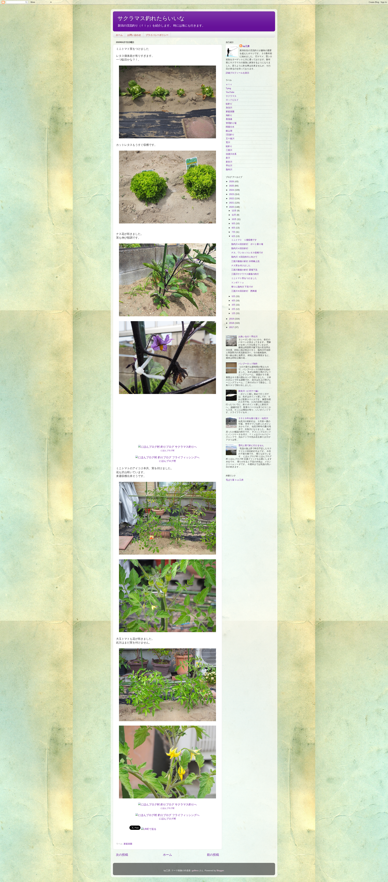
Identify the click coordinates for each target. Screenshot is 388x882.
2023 (232, 194)
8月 (234, 227)
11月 (234, 215)
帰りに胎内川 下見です (242, 287)
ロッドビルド (232, 100)
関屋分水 (230, 127)
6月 (234, 236)
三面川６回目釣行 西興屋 (244, 291)
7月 (234, 232)
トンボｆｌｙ (237, 282)
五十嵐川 (230, 138)
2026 (232, 181)
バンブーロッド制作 (248, 363)
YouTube (230, 92)
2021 (232, 202)
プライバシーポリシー (157, 35)
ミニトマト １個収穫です (244, 240)
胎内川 (229, 169)
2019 (232, 319)
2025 (232, 185)
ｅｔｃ (229, 84)
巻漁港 (229, 119)
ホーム (119, 35)
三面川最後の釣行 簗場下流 (244, 270)
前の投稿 (213, 854)
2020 (232, 207)
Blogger (220, 870)
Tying (228, 88)
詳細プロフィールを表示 (237, 73)
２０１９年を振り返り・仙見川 (253, 418)
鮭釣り (229, 146)
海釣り (229, 115)
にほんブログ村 (167, 450)
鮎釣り (229, 104)
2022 (232, 198)
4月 (234, 300)
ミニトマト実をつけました (244, 278)
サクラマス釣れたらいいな (151, 18)
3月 (234, 305)
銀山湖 (229, 131)
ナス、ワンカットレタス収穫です (247, 252)
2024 (232, 190)
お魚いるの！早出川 (248, 336)
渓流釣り (230, 134)
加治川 (229, 107)
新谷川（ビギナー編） (249, 391)
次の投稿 (122, 854)
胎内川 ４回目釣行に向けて (244, 257)
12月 (234, 210)
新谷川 (229, 162)
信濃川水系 (231, 154)
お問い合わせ (134, 35)
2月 (234, 309)
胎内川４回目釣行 (239, 248)
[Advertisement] (167, 420)
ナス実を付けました (240, 265)
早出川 (229, 165)
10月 (234, 219)
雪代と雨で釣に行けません (251, 445)
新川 (228, 158)
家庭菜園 (128, 844)
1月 (234, 313)
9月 (234, 223)
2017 (232, 327)
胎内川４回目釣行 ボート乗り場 (247, 244)
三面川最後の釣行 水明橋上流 (245, 261)
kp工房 (246, 46)
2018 (232, 323)
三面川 (229, 150)
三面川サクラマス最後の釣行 (245, 274)
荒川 (228, 142)
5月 (234, 296)
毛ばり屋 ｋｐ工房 (234, 480)
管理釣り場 (231, 123)
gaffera (195, 870)
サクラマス (231, 96)
